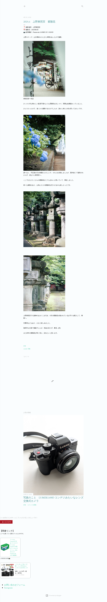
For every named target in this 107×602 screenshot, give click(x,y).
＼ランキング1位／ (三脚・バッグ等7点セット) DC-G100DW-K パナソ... (21, 566)
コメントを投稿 (31, 505)
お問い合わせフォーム (14, 585)
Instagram (8, 587)
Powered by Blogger (55, 595)
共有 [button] (24, 346)
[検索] (82, 6)
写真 (29, 349)
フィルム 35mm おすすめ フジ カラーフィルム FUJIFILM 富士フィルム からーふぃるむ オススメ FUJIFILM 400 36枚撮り (14, 547)
